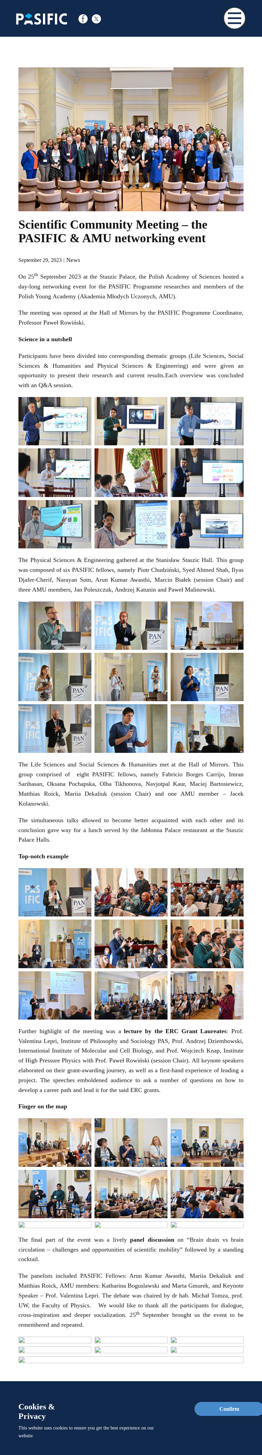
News (73, 260)
